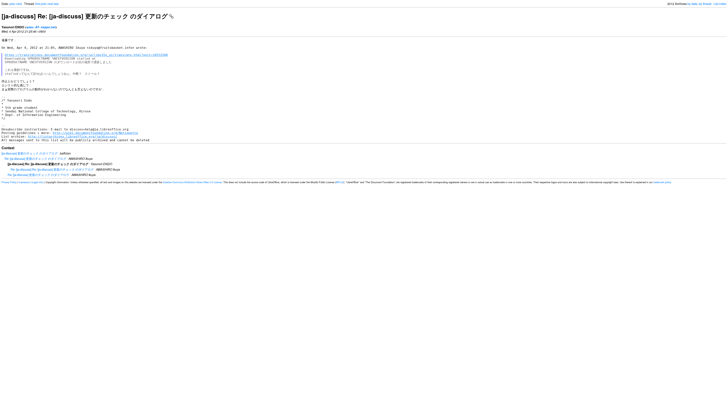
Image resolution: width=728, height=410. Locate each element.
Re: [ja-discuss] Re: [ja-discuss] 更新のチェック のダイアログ (52, 169)
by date (692, 4)
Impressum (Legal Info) (31, 182)
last (56, 4)
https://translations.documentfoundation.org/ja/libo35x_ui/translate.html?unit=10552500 (86, 55)
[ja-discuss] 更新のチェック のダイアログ (30, 153)
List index (720, 4)
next (19, 4)
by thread (705, 4)
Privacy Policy (9, 182)
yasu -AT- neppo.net (41, 27)
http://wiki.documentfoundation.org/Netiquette (95, 133)
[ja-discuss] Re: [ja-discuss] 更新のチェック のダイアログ (85, 16)
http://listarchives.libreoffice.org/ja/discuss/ (72, 136)
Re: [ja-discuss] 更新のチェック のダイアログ (35, 158)
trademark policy (662, 182)
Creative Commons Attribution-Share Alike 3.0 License (192, 182)
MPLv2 (340, 182)
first (37, 4)
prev (12, 4)
